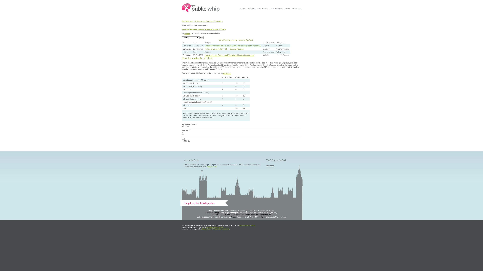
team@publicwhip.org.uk (214, 227)
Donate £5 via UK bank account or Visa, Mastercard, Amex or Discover (241, 215)
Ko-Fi (263, 217)
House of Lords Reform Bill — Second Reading (224, 49)
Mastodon (270, 165)
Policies (278, 9)
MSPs (271, 9)
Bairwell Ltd (211, 167)
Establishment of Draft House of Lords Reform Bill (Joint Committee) (233, 46)
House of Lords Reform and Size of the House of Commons (229, 55)
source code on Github (247, 225)
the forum (227, 73)
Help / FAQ (296, 9)
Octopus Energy (212, 213)
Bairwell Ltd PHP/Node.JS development (215, 229)
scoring (187, 33)
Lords (264, 9)
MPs (259, 9)
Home (242, 9)
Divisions (251, 9)
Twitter (287, 9)
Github (234, 217)
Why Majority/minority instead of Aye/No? (236, 40)
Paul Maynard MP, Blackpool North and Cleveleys (202, 21)
